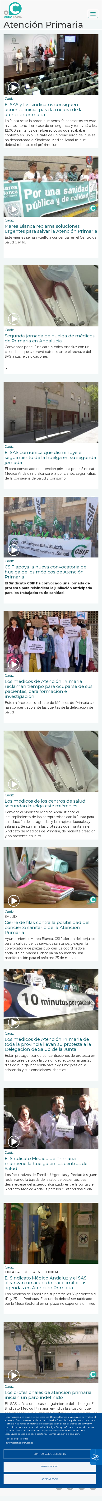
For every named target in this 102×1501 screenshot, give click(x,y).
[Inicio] (12, 10)
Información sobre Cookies (19, 1443)
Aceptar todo (50, 1479)
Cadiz (9, 99)
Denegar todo (49, 1466)
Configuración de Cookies (50, 1454)
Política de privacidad (16, 1439)
